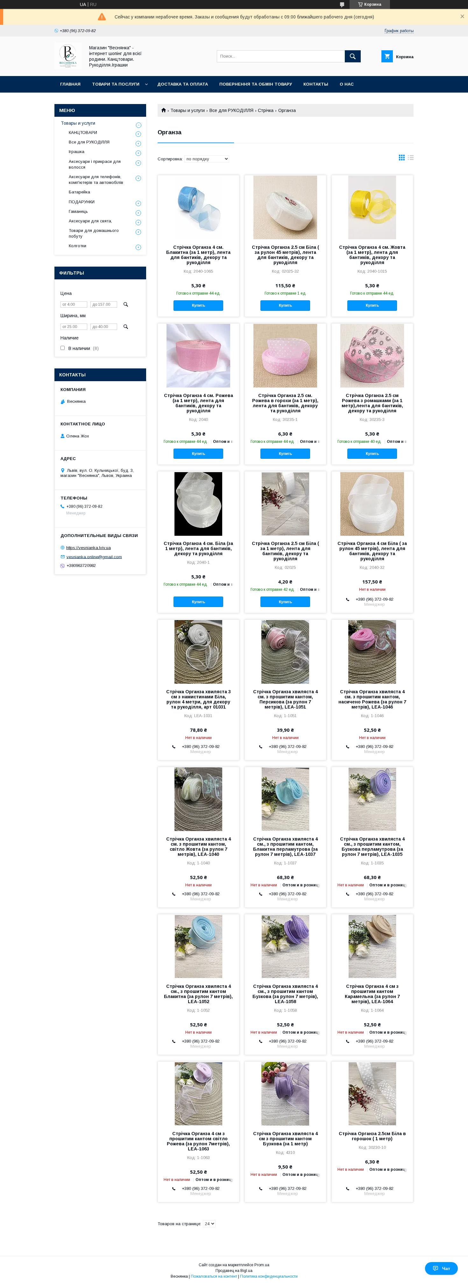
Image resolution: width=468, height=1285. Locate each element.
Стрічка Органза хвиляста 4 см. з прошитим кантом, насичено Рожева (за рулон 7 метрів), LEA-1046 (372, 699)
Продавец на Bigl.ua (234, 1270)
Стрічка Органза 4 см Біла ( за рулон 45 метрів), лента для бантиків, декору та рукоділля (372, 551)
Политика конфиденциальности (269, 1276)
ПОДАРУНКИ (82, 201)
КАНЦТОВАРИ (83, 132)
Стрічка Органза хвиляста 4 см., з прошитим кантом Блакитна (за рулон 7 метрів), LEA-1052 (198, 994)
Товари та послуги (115, 84)
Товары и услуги (187, 110)
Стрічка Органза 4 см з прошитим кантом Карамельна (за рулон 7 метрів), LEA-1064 (372, 994)
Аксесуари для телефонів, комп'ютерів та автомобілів (96, 179)
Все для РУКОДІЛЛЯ (231, 110)
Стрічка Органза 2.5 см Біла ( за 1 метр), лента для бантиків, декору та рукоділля (285, 551)
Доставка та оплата (182, 84)
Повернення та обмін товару (255, 84)
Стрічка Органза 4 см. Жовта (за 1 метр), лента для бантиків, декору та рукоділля (372, 255)
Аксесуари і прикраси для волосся (95, 164)
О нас (347, 84)
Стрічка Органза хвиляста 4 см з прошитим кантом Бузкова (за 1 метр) (285, 1138)
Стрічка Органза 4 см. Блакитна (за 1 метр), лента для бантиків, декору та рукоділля (198, 255)
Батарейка (79, 192)
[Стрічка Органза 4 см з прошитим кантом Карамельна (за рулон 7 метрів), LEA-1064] (372, 946)
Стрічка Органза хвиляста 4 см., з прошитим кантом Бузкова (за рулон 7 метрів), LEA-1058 (285, 994)
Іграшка (76, 151)
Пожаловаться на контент (214, 1276)
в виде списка (411, 159)
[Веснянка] (68, 67)
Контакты (315, 84)
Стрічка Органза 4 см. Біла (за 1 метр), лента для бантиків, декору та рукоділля (198, 548)
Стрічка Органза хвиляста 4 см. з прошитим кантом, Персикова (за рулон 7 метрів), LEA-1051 (285, 699)
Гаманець (78, 211)
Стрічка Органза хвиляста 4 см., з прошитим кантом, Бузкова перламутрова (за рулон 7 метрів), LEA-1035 (372, 846)
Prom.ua (261, 1265)
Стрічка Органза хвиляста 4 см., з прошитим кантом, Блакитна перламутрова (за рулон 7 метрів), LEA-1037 (285, 846)
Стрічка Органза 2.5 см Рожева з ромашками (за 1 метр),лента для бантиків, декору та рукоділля (372, 403)
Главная (70, 84)
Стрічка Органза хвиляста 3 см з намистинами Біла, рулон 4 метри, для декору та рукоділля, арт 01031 (198, 699)
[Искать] (353, 56)
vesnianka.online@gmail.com (94, 556)
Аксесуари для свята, (90, 221)
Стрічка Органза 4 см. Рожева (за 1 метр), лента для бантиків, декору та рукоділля (198, 403)
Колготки (77, 245)
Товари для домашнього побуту (94, 233)
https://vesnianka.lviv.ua (88, 547)
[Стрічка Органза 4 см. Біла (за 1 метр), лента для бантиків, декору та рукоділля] (198, 503)
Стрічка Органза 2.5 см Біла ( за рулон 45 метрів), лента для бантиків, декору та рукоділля (285, 255)
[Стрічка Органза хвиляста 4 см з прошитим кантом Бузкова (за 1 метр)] (285, 1093)
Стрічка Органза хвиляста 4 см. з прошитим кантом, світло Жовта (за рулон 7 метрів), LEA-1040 (198, 846)
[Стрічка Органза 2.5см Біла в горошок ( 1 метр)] (372, 1093)
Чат (446, 1268)
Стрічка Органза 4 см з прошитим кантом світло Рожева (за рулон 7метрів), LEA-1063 (198, 1141)
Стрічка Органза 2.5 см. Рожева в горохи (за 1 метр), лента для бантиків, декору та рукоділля (285, 403)
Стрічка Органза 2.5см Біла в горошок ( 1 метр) (372, 1136)
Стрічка (265, 110)
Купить (198, 305)
